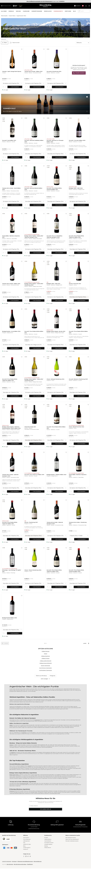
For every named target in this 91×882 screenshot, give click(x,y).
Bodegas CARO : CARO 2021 (53, 283)
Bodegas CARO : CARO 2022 (76, 188)
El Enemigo (13, 572)
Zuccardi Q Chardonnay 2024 (54, 71)
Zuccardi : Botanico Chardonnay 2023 (78, 379)
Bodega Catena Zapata (37, 238)
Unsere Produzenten (6, 861)
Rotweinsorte (37, 719)
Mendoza (26, 72)
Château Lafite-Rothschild (45, 660)
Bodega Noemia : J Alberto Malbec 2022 (56, 474)
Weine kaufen (4, 15)
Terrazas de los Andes (37, 72)
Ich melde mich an (45, 809)
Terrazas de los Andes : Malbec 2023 (33, 71)
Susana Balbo (14, 238)
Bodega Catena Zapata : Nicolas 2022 (56, 331)
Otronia (75, 284)
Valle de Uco (53, 72)
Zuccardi (57, 72)
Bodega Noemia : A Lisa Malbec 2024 (11, 331)
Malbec (11, 725)
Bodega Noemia (10, 332)
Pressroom (25, 849)
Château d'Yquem (45, 658)
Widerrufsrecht (47, 847)
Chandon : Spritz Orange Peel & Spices (11, 71)
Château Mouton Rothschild (46, 663)
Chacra (52, 380)
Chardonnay (24, 732)
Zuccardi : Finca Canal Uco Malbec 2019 (34, 474)
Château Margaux (45, 651)
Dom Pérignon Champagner (45, 667)
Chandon (4, 72)
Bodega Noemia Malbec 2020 (9, 617)
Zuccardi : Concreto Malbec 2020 (77, 140)
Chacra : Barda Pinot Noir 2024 (76, 426)
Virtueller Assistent (48, 844)
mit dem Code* (43, 1)
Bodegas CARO (81, 189)
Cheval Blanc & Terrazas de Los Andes (31, 429)
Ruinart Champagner (45, 665)
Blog (24, 845)
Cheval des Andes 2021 (30, 426)
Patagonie (71, 284)
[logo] (45, 6)
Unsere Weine (12, 15)
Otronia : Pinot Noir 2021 (75, 283)
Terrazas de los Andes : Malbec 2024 (11, 283)
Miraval (45, 653)
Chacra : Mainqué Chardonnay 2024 (55, 379)
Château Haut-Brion (45, 656)
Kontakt (46, 837)
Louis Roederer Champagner (45, 670)
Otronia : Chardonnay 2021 (31, 522)
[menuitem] (4, 11)
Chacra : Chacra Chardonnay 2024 (32, 570)
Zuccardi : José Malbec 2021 (9, 140)
